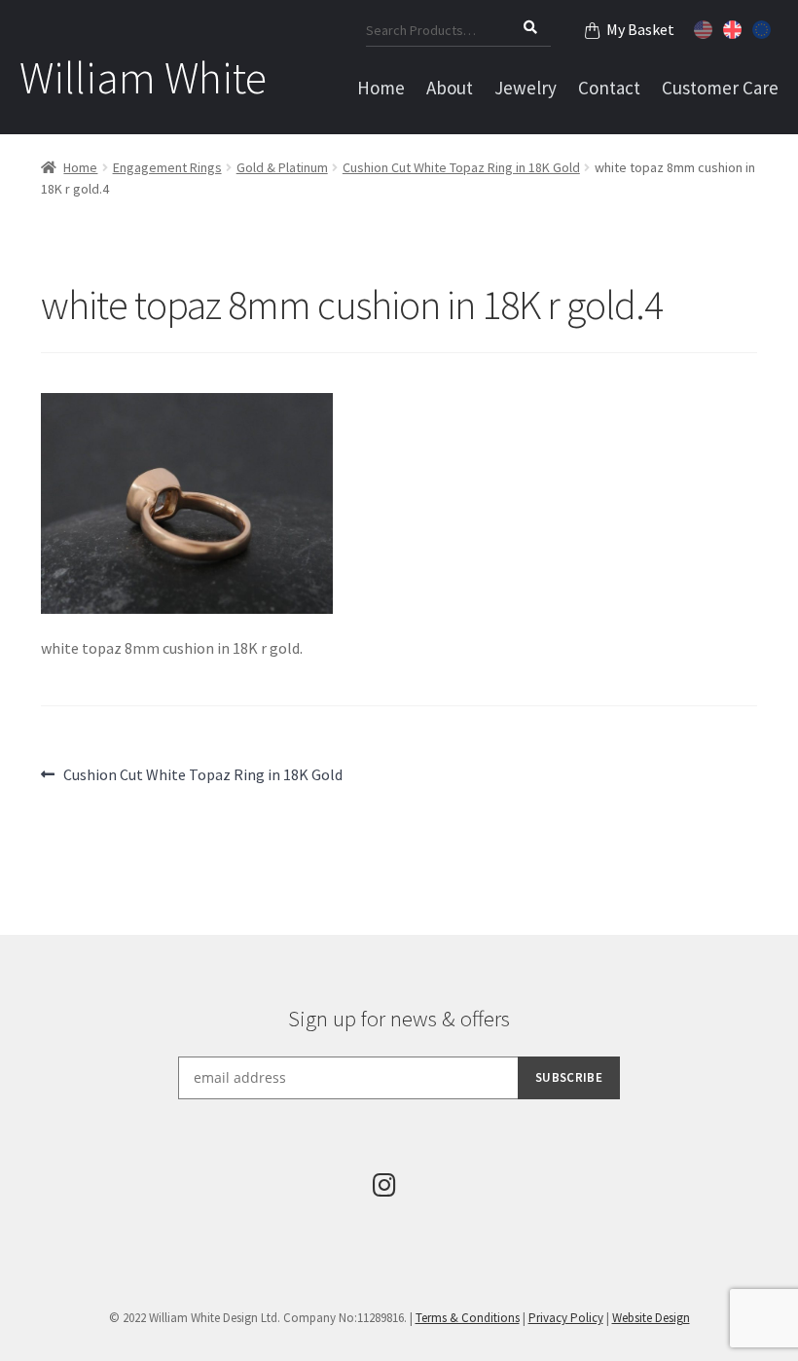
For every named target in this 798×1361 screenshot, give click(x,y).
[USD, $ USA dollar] (705, 27)
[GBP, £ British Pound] (734, 27)
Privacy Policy (565, 1317)
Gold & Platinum (282, 167)
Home (381, 87)
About (449, 87)
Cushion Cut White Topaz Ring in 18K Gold (461, 167)
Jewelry (525, 87)
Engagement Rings (167, 167)
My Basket (640, 29)
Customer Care (720, 87)
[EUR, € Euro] (764, 27)
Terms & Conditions (468, 1317)
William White (143, 78)
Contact (609, 87)
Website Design (651, 1317)
